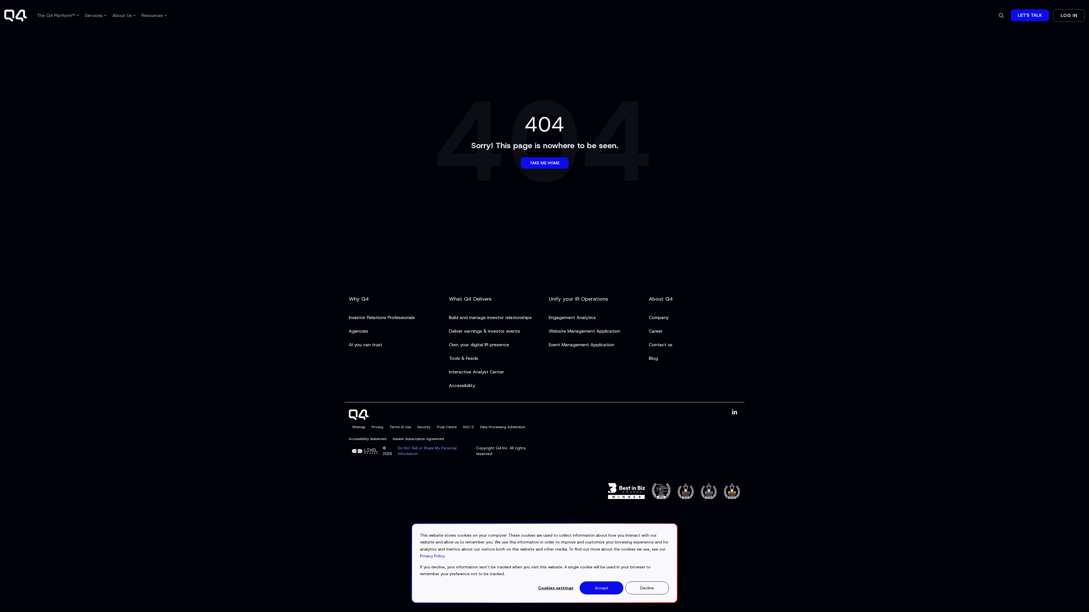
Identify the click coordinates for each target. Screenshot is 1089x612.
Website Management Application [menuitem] (584, 331)
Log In (1069, 15)
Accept (601, 587)
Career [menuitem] (656, 331)
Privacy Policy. (432, 555)
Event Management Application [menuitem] (581, 345)
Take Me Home (545, 162)
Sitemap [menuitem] (358, 427)
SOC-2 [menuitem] (468, 427)
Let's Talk (1030, 15)
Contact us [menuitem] (660, 345)
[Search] (1001, 15)
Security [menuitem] (423, 427)
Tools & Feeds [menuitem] (463, 358)
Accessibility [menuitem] (462, 385)
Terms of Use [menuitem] (400, 427)
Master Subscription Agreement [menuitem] (418, 439)
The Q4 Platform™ (56, 15)
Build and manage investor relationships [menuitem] (490, 317)
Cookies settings (555, 587)
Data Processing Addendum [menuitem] (502, 427)
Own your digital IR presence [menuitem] (479, 345)
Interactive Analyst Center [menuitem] (476, 372)
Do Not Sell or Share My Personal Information (427, 451)
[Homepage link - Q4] (359, 416)
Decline (647, 587)
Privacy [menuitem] (377, 427)
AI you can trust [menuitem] (365, 345)
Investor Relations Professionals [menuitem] (382, 317)
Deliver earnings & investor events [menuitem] (484, 331)
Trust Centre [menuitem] (447, 427)
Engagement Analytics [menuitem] (572, 317)
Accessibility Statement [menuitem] (368, 439)
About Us (122, 15)
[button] (734, 412)
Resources (152, 15)
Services (94, 15)
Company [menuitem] (659, 317)
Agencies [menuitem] (358, 331)
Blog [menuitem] (653, 358)
